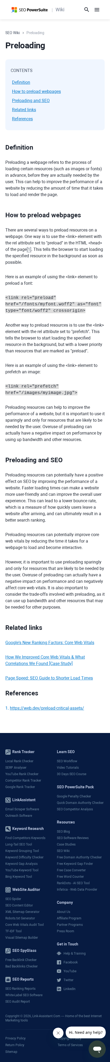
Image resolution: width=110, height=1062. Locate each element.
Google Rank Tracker (20, 787)
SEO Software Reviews (73, 838)
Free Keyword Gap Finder (75, 864)
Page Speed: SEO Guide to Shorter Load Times (49, 678)
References (22, 118)
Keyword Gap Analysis (21, 864)
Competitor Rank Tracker (23, 780)
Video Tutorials (68, 768)
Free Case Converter (71, 870)
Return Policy (14, 1045)
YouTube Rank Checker (21, 774)
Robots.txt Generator (20, 918)
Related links (24, 109)
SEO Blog (63, 831)
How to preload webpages (36, 91)
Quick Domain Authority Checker (80, 803)
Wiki (60, 9)
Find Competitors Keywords (25, 838)
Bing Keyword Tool (18, 877)
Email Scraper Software (22, 809)
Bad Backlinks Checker (21, 966)
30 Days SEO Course (71, 774)
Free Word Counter (70, 877)
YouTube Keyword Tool (21, 870)
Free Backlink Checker (21, 960)
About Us (63, 912)
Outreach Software (18, 816)
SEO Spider (13, 899)
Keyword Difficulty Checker (24, 857)
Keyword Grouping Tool (22, 851)
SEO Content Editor (19, 905)
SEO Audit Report (17, 1001)
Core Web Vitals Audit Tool (24, 925)
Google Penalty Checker (74, 796)
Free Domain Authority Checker (79, 857)
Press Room (65, 931)
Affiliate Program (69, 918)
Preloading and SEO (31, 100)
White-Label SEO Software (23, 995)
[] (29, 249)
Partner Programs (70, 925)
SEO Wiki (63, 851)
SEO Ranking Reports (20, 989)
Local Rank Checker (19, 761)
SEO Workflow (67, 761)
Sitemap (11, 1052)
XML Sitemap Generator (22, 912)
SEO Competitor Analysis (75, 809)
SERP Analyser (15, 768)
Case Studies (66, 844)
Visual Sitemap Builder (21, 938)
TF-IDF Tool (13, 931)
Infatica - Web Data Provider (77, 889)
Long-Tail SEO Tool (18, 844)
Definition (21, 82)
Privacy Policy (15, 1038)
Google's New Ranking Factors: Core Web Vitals (49, 642)
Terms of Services (70, 1045)
